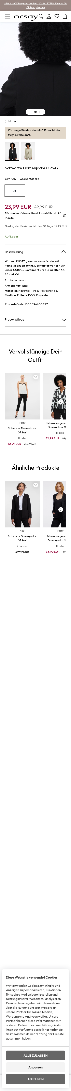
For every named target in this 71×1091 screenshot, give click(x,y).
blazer (12, 121)
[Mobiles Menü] (7, 16)
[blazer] (6, 121)
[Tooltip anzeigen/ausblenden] (64, 215)
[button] (35, 112)
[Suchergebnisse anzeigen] (41, 16)
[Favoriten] (56, 16)
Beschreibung (14, 252)
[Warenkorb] (64, 16)
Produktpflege (14, 319)
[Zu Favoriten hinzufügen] (35, 377)
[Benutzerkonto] (49, 16)
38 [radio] (15, 190)
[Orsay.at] (26, 16)
